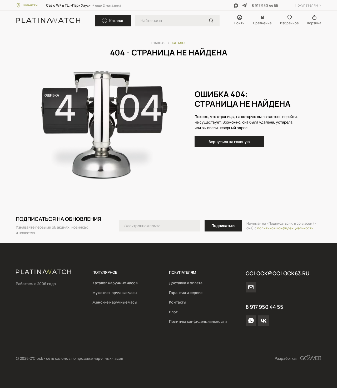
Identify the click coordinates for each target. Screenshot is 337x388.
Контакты (177, 302)
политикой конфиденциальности (285, 228)
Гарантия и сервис (185, 292)
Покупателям (306, 5)
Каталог (116, 20)
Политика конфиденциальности (198, 321)
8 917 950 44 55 (265, 5)
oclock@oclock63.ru (277, 273)
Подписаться (223, 225)
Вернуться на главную (229, 141)
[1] (211, 20)
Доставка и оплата (185, 282)
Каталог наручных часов (115, 282)
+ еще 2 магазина (106, 5)
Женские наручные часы (114, 302)
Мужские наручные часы (114, 292)
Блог (173, 311)
